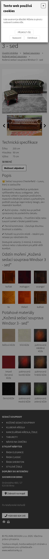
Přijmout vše (24, 32)
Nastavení (17, 37)
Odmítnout (32, 37)
